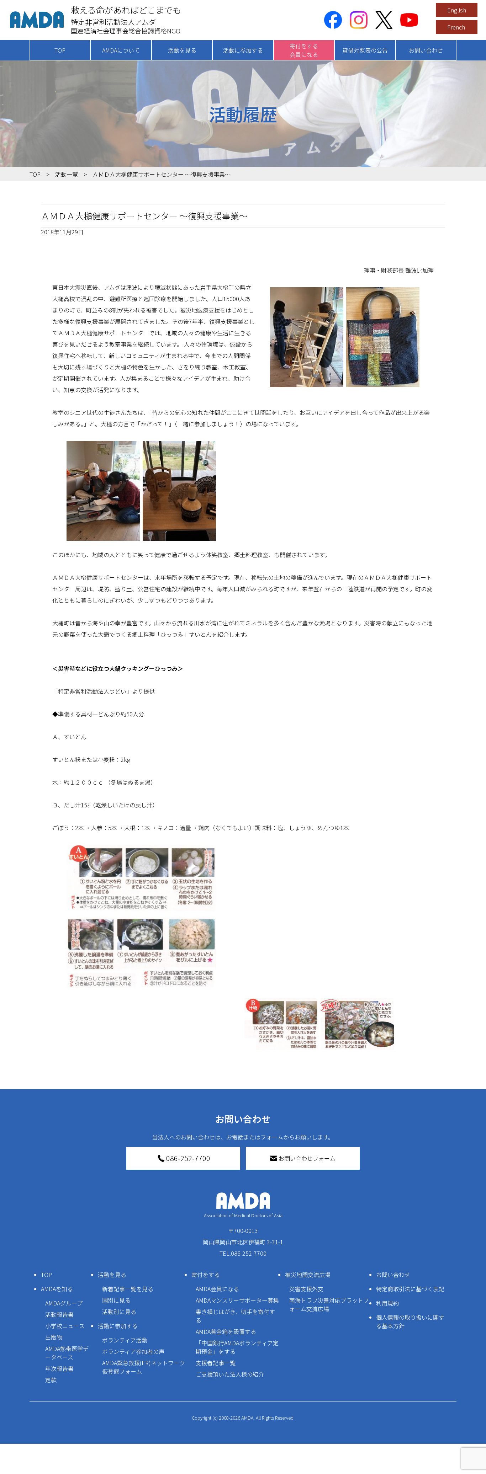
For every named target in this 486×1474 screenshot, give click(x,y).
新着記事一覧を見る (127, 1289)
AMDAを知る (57, 1289)
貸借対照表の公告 (365, 50)
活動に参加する (243, 50)
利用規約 (387, 1303)
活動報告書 (59, 1314)
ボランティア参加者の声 (133, 1351)
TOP (59, 50)
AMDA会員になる (217, 1289)
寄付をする (205, 1274)
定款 (51, 1380)
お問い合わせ (426, 50)
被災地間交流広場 (308, 1274)
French (456, 27)
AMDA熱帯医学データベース (67, 1352)
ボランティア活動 (124, 1340)
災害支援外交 (306, 1289)
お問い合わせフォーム (307, 1158)
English (456, 10)
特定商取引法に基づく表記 (410, 1289)
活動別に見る (119, 1311)
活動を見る (182, 50)
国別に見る (116, 1300)
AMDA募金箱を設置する (226, 1331)
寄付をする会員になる (304, 50)
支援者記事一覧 (216, 1362)
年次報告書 (59, 1368)
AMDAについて (121, 50)
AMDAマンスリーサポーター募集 (237, 1300)
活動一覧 (66, 174)
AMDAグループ (64, 1303)
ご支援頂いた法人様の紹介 (230, 1374)
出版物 (53, 1337)
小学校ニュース (65, 1325)
